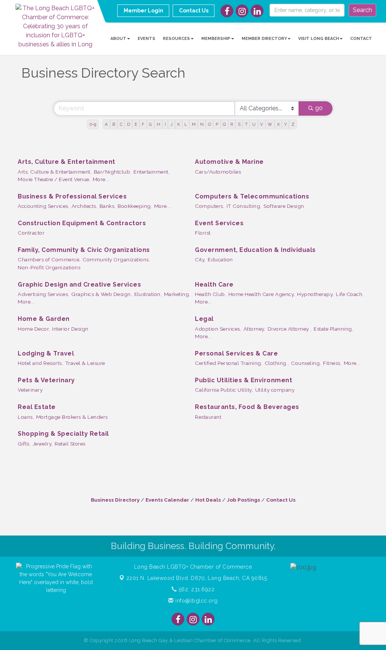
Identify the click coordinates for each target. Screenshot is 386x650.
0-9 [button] (93, 124)
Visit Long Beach (318, 38)
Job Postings (243, 500)
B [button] (113, 124)
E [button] (136, 124)
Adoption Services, (218, 329)
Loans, (26, 417)
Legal (204, 318)
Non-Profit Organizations (49, 267)
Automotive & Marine (229, 161)
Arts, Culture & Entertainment (66, 161)
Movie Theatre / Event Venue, (54, 179)
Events (146, 38)
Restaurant (208, 417)
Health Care (214, 284)
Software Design (283, 206)
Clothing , (277, 363)
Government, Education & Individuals (255, 249)
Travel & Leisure (85, 363)
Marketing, (177, 294)
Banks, (108, 206)
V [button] (261, 124)
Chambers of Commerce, (49, 259)
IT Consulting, (244, 206)
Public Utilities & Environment (243, 380)
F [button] (143, 124)
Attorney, (255, 329)
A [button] (106, 124)
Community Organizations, (116, 259)
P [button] (217, 124)
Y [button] (285, 124)
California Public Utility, (224, 390)
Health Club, (210, 294)
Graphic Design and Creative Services (79, 284)
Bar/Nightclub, (113, 172)
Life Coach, (350, 294)
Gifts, (24, 444)
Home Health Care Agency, (261, 294)
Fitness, (332, 363)
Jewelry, (43, 444)
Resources (176, 38)
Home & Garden (44, 318)
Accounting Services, (43, 206)
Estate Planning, (333, 329)
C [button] (121, 124)
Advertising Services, (43, 294)
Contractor (31, 233)
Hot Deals (208, 500)
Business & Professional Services (72, 196)
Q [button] (224, 124)
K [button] (178, 124)
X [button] (278, 124)
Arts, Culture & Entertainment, (55, 172)
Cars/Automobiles (218, 172)
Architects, (85, 206)
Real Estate (37, 406)
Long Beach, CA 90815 (196, 578)
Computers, (209, 206)
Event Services (219, 223)
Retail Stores (70, 444)
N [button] (202, 124)
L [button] (185, 124)
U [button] (254, 124)
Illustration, (148, 294)
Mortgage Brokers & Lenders (72, 417)
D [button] (128, 124)
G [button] (150, 124)
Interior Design (70, 329)
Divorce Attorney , (290, 329)
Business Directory (115, 500)
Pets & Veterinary (46, 380)
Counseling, (306, 363)
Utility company (275, 390)
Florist (203, 233)
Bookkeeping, (135, 206)
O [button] (209, 124)
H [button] (158, 124)
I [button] (165, 124)
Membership (215, 38)
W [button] (270, 124)
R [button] (231, 124)
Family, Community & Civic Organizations (84, 249)
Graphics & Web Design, (101, 294)
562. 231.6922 (195, 589)
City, (200, 259)
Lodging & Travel (46, 353)
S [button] (239, 124)
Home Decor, (34, 329)
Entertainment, (151, 172)
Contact (361, 38)
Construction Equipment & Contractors (82, 223)
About (118, 38)
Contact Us (281, 500)
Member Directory (264, 38)
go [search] (319, 107)
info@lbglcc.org (196, 601)
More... (101, 179)
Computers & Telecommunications (252, 196)
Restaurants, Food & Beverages (247, 406)
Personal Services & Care (236, 353)
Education (220, 259)
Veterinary (30, 390)
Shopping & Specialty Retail (63, 433)
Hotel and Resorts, (40, 363)
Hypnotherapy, (315, 294)
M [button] (194, 124)
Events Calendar (167, 500)
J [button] (171, 124)
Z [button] (292, 124)
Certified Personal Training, (228, 363)
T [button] (246, 124)
